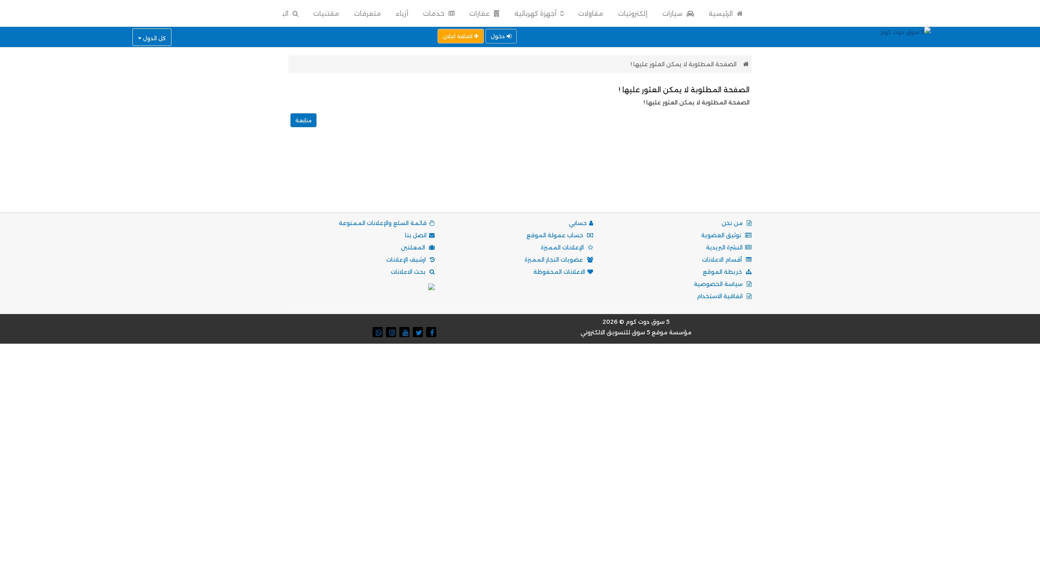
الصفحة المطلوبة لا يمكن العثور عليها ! (683, 64)
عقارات (480, 13)
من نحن (733, 223)
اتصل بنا (416, 235)
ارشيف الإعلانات (406, 259)
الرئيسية (721, 13)
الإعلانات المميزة (563, 247)
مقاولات (590, 13)
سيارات (673, 13)
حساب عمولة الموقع (555, 235)
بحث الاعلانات (409, 271)
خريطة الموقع (723, 271)
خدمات (434, 13)
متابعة (303, 120)
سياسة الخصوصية (719, 284)
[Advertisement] (520, 178)
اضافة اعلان (458, 36)
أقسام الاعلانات (722, 259)
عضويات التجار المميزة (554, 259)
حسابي (578, 223)
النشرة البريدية (724, 247)
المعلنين (414, 247)
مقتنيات (326, 13)
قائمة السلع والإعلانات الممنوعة (383, 223)
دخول (499, 36)
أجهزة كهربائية (536, 13)
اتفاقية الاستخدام (720, 296)
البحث (279, 13)
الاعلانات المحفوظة (559, 271)
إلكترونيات (633, 13)
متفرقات (367, 13)
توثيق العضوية (722, 235)
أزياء (402, 13)
